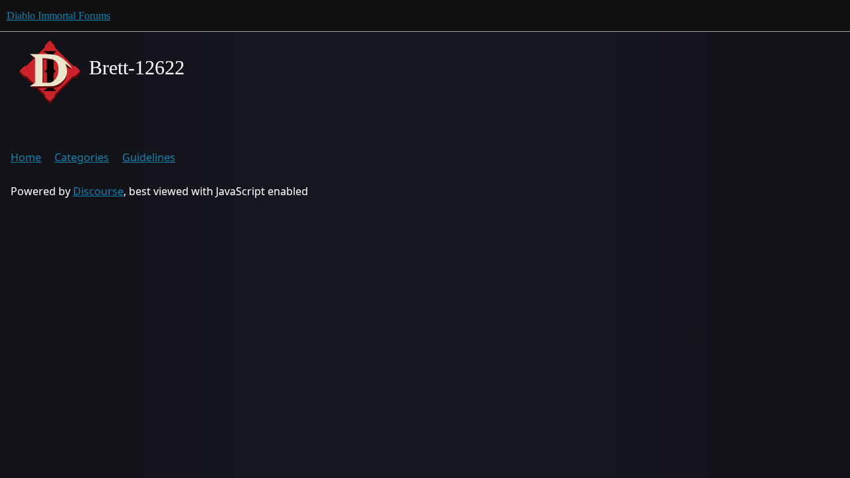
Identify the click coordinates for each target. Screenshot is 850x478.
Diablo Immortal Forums (58, 15)
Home (26, 157)
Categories (81, 157)
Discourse (98, 191)
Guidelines (148, 157)
